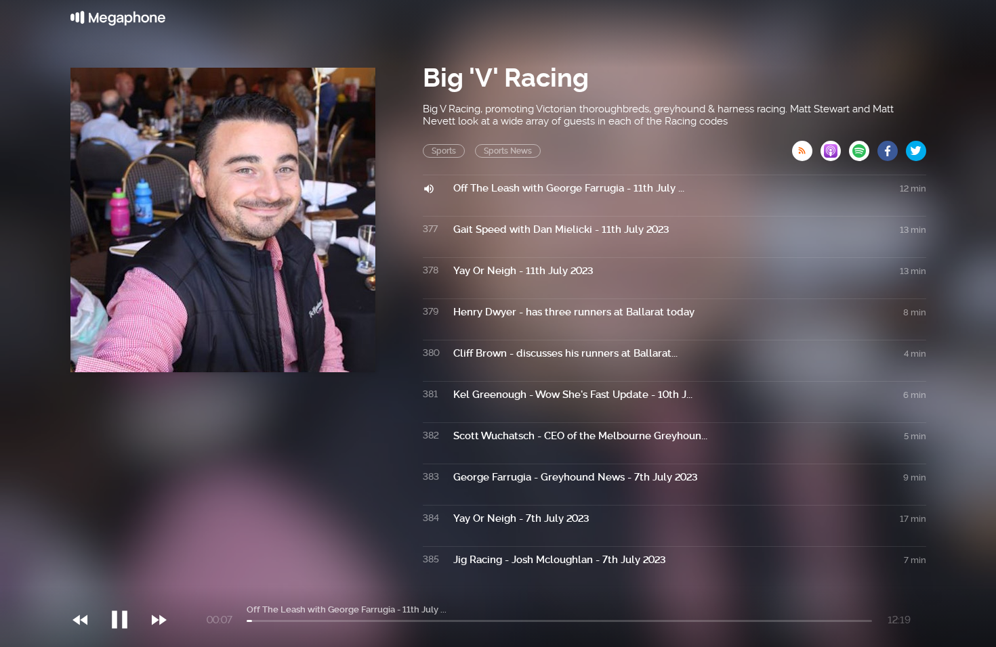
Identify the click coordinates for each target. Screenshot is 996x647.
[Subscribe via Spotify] (863, 147)
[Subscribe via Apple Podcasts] (835, 147)
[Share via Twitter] (916, 147)
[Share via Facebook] (891, 147)
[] (126, 592)
